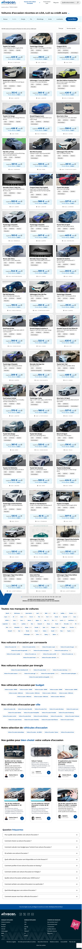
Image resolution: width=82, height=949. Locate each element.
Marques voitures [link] (51, 931)
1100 (56, 597)
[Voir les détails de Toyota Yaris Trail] (67, 366)
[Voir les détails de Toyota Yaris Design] (67, 191)
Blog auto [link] (49, 933)
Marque (5, 19)
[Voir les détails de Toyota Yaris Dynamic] (41, 471)
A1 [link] (24, 933)
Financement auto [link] (52, 924)
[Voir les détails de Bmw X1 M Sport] (67, 436)
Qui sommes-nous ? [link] (52, 922)
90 (41, 597)
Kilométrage (40, 19)
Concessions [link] (50, 927)
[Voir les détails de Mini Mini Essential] (41, 154)
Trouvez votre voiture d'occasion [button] (30, 2)
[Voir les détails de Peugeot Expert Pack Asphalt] (41, 191)
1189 (59, 597)
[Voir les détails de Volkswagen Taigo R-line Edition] (14, 577)
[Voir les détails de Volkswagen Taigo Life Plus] (14, 542)
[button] (40, 835)
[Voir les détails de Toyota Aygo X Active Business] (14, 506)
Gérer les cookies (40, 945)
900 (53, 597)
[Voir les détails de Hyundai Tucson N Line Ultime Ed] (67, 331)
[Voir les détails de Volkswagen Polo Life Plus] (67, 154)
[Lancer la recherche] (77, 2)
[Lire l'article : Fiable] (22, 776)
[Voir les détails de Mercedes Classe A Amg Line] (41, 262)
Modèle (14, 19)
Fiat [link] (2, 935)
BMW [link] (2, 933)
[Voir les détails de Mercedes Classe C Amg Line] (14, 191)
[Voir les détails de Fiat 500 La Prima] (14, 154)
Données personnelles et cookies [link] (26, 942)
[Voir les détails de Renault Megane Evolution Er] (41, 331)
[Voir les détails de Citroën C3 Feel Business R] (41, 506)
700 (51, 597)
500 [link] (25, 929)
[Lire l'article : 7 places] (49, 772)
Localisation (59, 19)
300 (46, 597)
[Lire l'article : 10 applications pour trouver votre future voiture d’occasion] (75, 776)
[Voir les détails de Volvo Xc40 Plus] (41, 577)
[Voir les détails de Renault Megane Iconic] (41, 119)
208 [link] (25, 924)
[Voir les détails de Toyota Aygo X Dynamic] (14, 226)
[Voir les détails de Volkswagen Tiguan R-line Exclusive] (67, 542)
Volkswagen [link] (4, 931)
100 (43, 597)
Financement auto (46, 2)
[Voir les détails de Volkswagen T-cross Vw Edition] (41, 83)
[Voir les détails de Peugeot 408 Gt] (67, 48)
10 (33, 597)
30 (35, 597)
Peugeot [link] (3, 924)
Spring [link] (25, 927)
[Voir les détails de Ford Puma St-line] (14, 331)
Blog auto (56, 2)
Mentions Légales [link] (10, 942)
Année (50, 19)
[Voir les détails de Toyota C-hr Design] (14, 119)
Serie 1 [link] (25, 935)
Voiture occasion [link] (5, 922)
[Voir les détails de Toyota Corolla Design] (67, 471)
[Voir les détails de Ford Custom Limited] (14, 401)
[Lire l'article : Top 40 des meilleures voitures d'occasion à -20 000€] (22, 818)
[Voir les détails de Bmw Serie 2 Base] (67, 119)
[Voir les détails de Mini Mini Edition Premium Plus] (67, 83)
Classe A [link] (26, 931)
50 (37, 597)
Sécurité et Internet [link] (42, 942)
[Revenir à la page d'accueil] (8, 2)
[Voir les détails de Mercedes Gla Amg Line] (41, 366)
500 (48, 597)
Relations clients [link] (53, 942)
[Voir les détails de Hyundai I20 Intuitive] (67, 262)
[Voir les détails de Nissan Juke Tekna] (14, 262)
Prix (31, 19)
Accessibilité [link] (63, 942)
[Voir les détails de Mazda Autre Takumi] (14, 83)
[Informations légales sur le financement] (21, 57)
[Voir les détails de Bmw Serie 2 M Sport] (67, 401)
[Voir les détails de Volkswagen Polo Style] (41, 542)
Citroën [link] (3, 929)
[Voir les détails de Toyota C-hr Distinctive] (14, 471)
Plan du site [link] (72, 942)
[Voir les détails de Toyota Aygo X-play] (41, 401)
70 (39, 597)
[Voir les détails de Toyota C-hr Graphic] (14, 48)
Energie (23, 19)
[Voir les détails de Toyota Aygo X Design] (41, 48)
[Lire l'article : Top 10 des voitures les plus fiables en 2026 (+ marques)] (75, 816)
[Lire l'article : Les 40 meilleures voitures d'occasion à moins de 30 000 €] (49, 818)
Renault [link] (3, 927)
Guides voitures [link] (51, 929)
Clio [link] (25, 922)
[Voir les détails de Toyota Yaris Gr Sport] (67, 226)
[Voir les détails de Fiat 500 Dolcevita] (14, 296)
